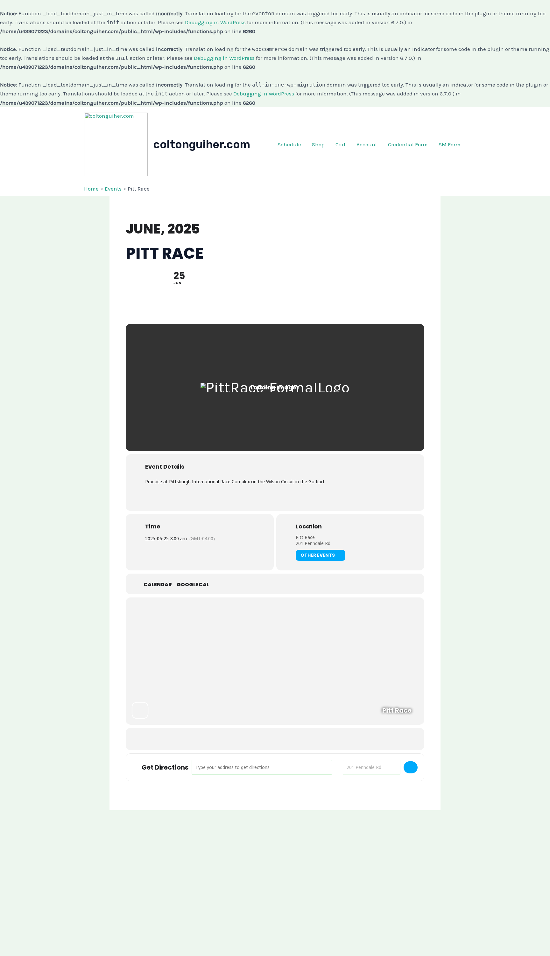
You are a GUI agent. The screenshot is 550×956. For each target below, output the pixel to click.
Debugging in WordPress (215, 22)
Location (309, 526)
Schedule (289, 144)
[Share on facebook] (251, 739)
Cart (340, 144)
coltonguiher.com (201, 144)
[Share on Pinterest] (283, 739)
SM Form (450, 144)
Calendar (158, 585)
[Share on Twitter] (267, 739)
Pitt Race (305, 537)
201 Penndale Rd (313, 543)
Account (366, 144)
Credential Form (408, 144)
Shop (318, 144)
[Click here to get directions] (411, 767)
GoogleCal (193, 585)
